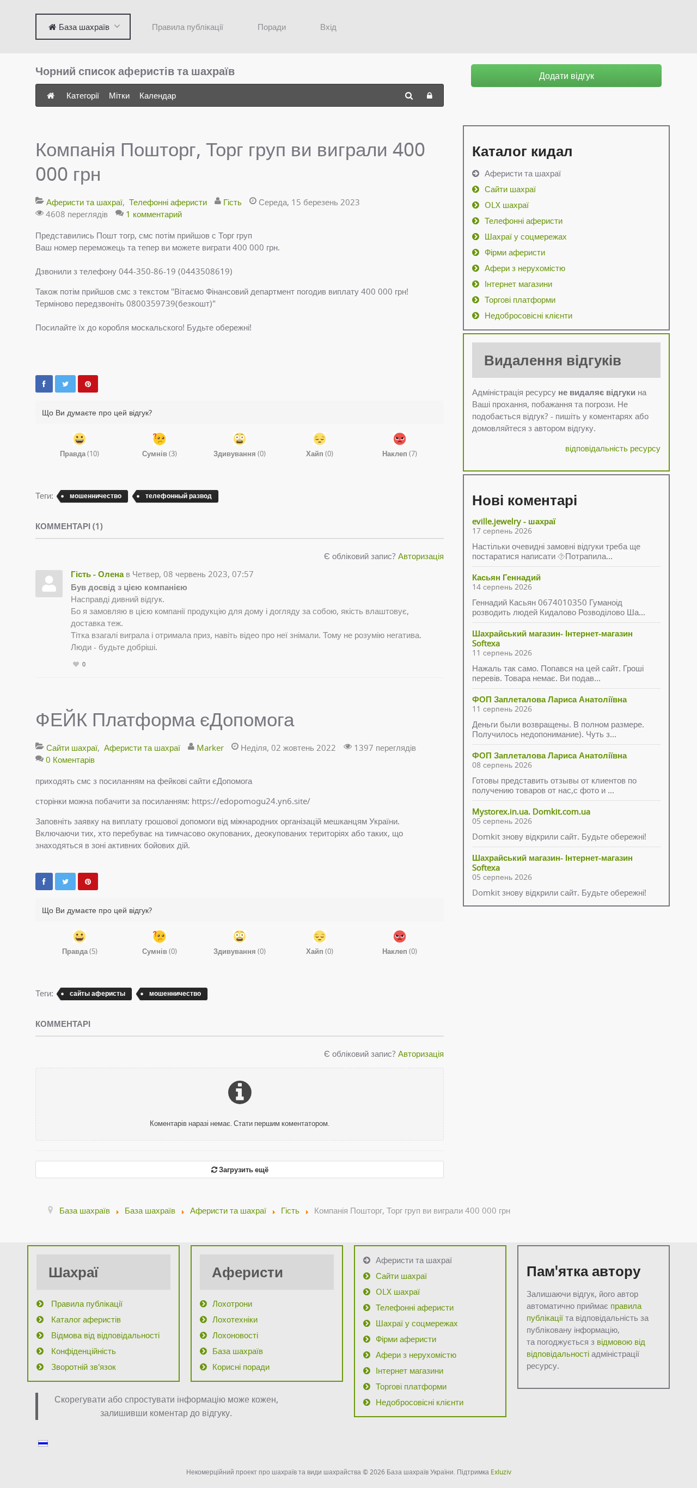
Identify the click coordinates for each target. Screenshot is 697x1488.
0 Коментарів (70, 759)
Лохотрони (232, 1303)
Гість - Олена (97, 573)
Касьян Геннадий (506, 577)
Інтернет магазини (518, 283)
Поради (272, 26)
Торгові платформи (520, 299)
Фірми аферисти (515, 252)
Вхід (328, 26)
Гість (232, 202)
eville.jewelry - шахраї (513, 521)
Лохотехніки (235, 1319)
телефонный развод (178, 495)
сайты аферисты (97, 993)
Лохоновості (235, 1335)
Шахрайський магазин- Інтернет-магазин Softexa (552, 638)
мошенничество (95, 495)
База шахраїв (237, 1350)
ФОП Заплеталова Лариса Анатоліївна (549, 699)
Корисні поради (241, 1366)
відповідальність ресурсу (613, 448)
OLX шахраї (507, 204)
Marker (210, 747)
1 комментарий (154, 214)
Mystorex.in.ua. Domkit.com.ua (531, 811)
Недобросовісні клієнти (528, 315)
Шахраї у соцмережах (526, 236)
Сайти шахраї (71, 747)
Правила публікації (187, 26)
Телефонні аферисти (168, 202)
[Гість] (49, 583)
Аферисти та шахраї (84, 202)
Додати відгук (566, 76)
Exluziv (501, 1472)
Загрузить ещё (242, 1169)
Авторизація (421, 555)
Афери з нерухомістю (525, 267)
